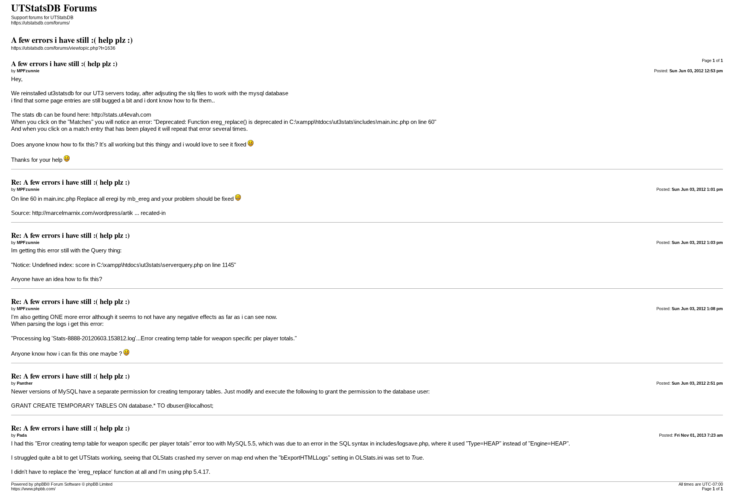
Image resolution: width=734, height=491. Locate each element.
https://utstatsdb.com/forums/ (40, 23)
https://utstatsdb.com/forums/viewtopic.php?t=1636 (63, 48)
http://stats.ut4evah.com (121, 115)
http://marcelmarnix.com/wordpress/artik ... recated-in (99, 213)
